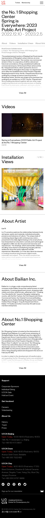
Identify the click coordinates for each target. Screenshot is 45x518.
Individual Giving (8, 389)
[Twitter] (26, 484)
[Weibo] (4, 484)
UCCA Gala (7, 392)
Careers (5, 407)
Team (4, 425)
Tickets (17, 3)
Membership (26, 3)
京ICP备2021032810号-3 (11, 512)
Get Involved (8, 401)
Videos (12, 43)
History (5, 422)
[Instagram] (15, 484)
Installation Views (25, 43)
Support (5, 380)
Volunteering (7, 410)
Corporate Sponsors (10, 386)
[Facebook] (20, 484)
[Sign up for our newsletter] (42, 491)
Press (4, 428)
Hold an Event (7, 395)
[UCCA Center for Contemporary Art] (3, 2)
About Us (6, 416)
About (4, 43)
